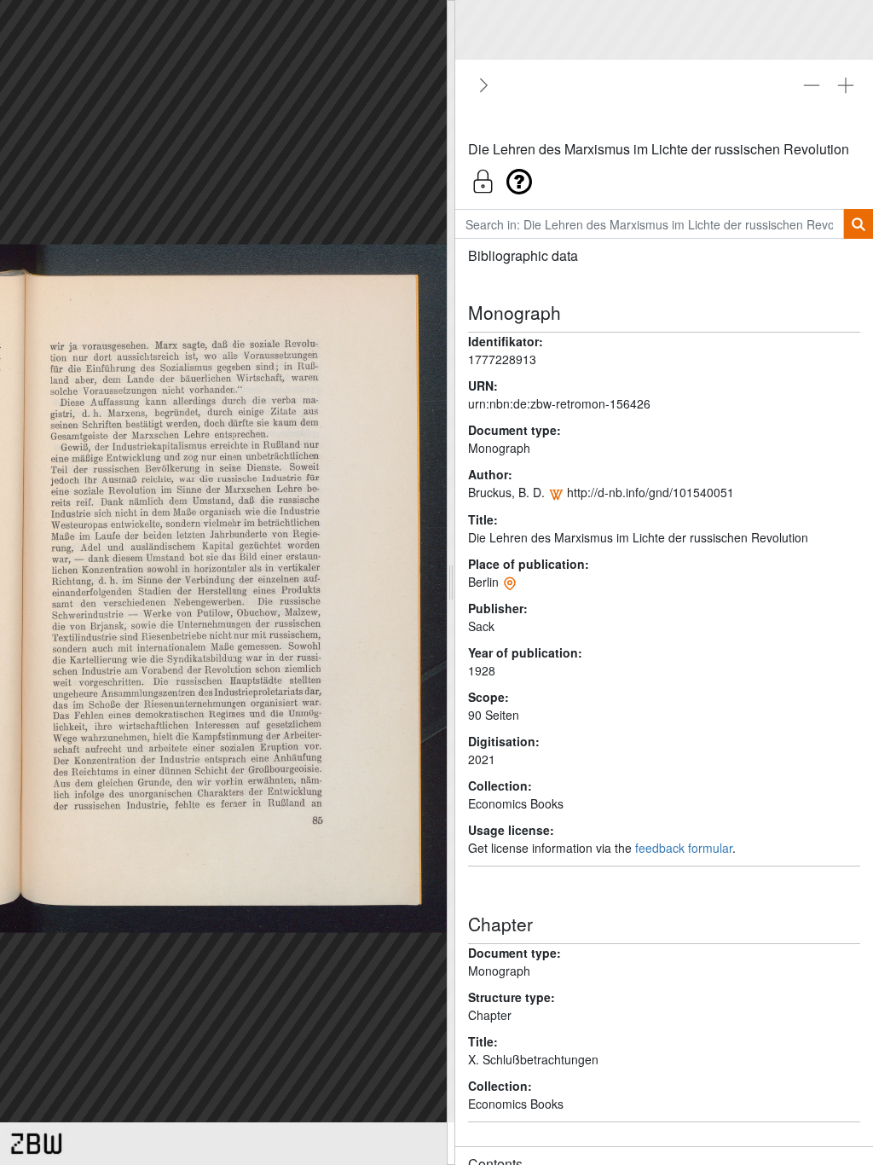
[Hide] (481, 85)
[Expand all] (846, 85)
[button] (664, 177)
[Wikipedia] (556, 492)
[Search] (858, 224)
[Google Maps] (509, 581)
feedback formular (683, 847)
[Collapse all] (811, 85)
